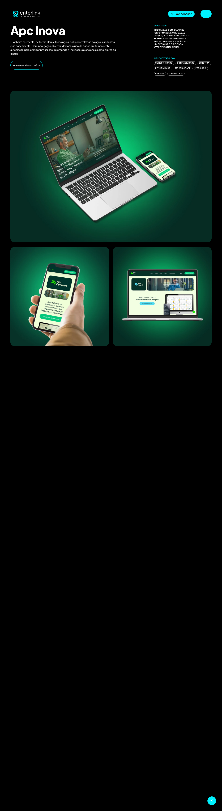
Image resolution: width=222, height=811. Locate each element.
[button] (206, 14)
